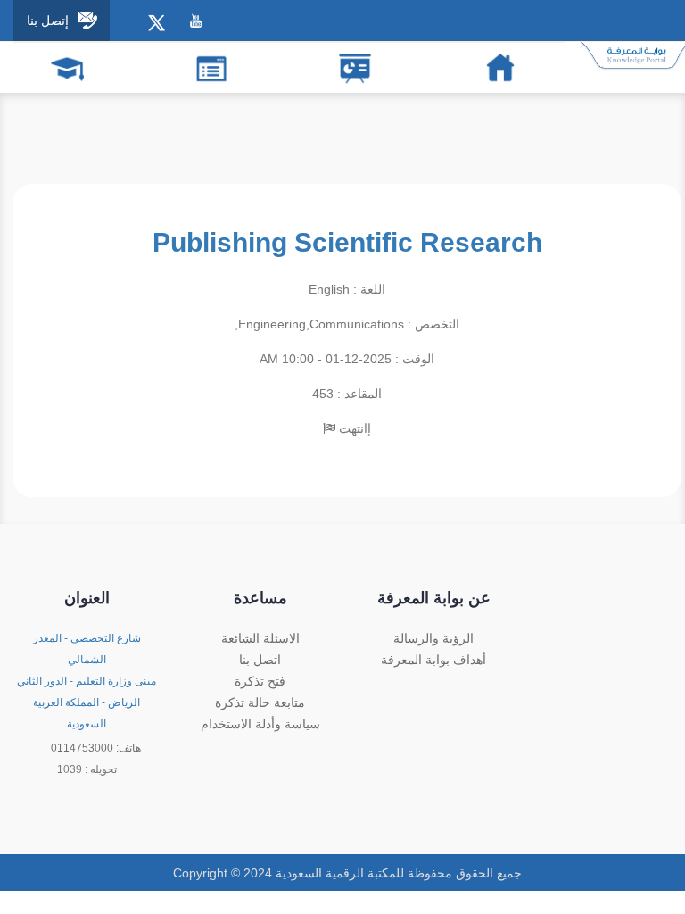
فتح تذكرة (260, 681)
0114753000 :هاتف (96, 748)
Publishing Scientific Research (347, 242)
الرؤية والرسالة (433, 638)
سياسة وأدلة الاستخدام (260, 724)
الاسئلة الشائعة (260, 638)
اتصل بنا (260, 659)
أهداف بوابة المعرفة (433, 659)
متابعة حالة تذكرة (260, 702)
